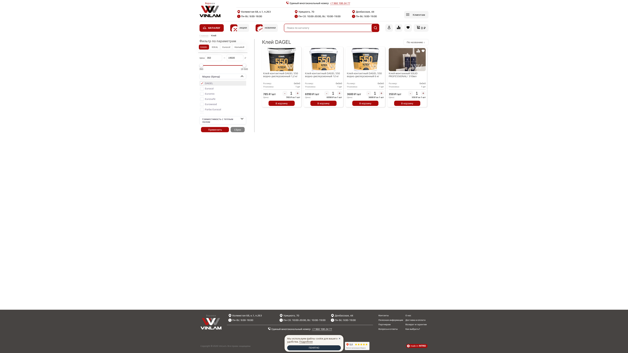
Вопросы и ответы (388, 329)
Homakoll (239, 47)
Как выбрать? (412, 329)
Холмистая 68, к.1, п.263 (256, 11)
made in (418, 346)
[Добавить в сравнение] (292, 51)
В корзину (282, 103)
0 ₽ (423, 28)
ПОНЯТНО (314, 348)
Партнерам (384, 324)
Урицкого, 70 (306, 11)
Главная (204, 35)
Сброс (237, 129)
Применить (215, 129)
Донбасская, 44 (365, 11)
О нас (408, 315)
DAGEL (203, 47)
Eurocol (226, 47)
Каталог (214, 27)
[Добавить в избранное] (297, 51)
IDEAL (215, 47)
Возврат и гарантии (416, 324)
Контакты (383, 315)
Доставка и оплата (415, 320)
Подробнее (306, 341)
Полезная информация (390, 320)
